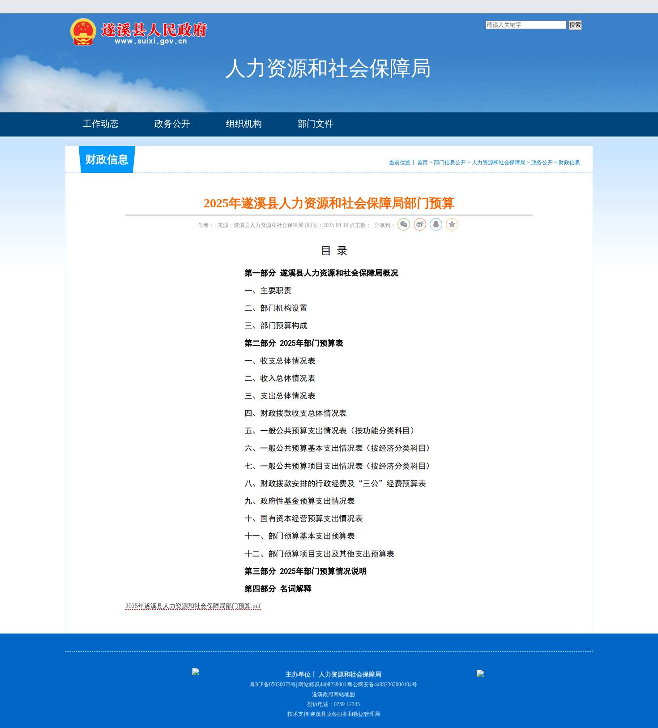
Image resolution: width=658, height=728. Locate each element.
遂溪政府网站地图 (333, 694)
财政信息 (569, 162)
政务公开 (172, 123)
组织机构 (244, 123)
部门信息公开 (450, 162)
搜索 (575, 24)
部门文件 (315, 123)
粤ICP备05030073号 (273, 684)
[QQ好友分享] (436, 224)
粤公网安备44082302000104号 (382, 684)
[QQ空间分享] (452, 224)
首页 (422, 162)
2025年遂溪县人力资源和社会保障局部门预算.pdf (193, 606)
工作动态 (101, 123)
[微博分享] (420, 224)
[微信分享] (403, 224)
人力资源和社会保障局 (499, 162)
